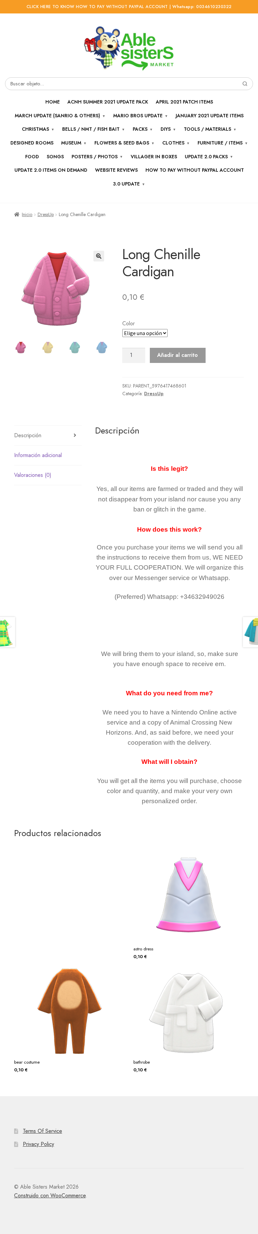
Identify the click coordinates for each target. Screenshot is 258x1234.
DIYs (166, 129)
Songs (55, 156)
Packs (140, 129)
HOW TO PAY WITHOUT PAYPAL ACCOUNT (194, 170)
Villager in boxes (154, 156)
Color (128, 323)
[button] (98, 256)
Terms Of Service (42, 1131)
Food (32, 156)
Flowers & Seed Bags (121, 142)
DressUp (46, 214)
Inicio (27, 214)
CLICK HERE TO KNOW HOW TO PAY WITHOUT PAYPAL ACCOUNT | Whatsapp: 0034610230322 (129, 7)
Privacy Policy (38, 1144)
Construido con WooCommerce (50, 1195)
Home (52, 101)
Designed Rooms (31, 142)
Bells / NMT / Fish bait (91, 129)
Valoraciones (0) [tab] (32, 475)
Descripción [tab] (27, 435)
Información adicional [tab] (38, 455)
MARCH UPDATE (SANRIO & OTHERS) (57, 115)
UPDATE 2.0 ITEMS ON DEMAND (50, 170)
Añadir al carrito (177, 355)
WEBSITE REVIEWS (116, 170)
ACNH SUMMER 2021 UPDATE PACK (108, 101)
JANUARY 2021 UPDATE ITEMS (210, 115)
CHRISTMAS (35, 129)
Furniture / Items (220, 142)
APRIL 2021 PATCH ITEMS (184, 101)
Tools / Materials (207, 129)
